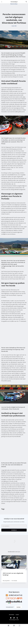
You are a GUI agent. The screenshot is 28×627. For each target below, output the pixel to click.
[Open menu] (1, 1)
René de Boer (13, 4)
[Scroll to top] (19, 625)
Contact (18, 607)
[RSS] (17, 618)
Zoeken (17, 614)
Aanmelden (11, 614)
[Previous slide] (1, 569)
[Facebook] (8, 625)
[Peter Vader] (4, 558)
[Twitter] (14, 625)
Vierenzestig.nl (14, 1)
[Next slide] (26, 569)
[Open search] (26, 1)
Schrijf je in (14, 530)
